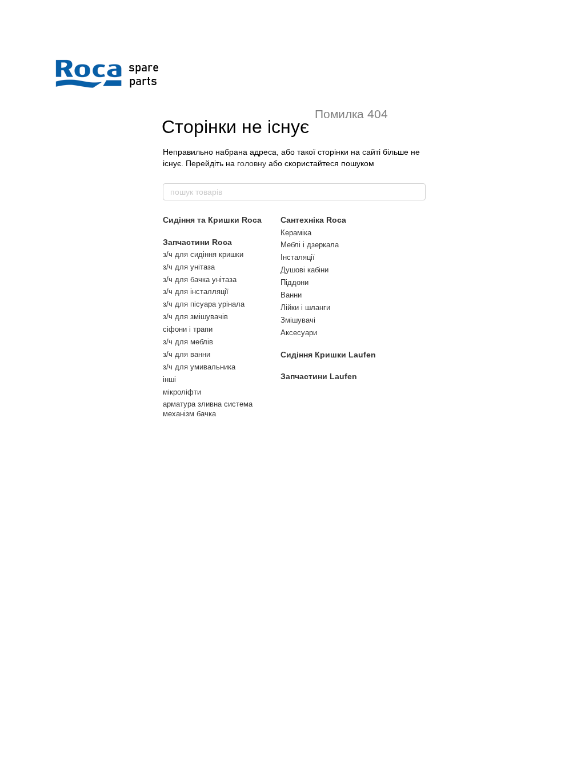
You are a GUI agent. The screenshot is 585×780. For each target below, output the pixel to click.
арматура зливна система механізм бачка (208, 409)
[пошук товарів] (416, 191)
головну (251, 163)
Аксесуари (299, 332)
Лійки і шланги (305, 307)
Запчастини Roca (197, 242)
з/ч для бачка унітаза (200, 279)
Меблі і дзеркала (310, 244)
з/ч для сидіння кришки (203, 254)
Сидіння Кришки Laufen (328, 354)
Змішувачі (298, 320)
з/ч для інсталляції (196, 291)
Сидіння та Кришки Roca (212, 219)
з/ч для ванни (186, 354)
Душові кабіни (304, 270)
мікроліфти (182, 392)
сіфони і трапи (188, 329)
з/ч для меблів (188, 341)
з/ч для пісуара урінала (204, 304)
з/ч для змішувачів (195, 316)
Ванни (291, 295)
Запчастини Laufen (319, 376)
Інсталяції (298, 257)
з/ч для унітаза (189, 267)
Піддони (294, 282)
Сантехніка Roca (313, 219)
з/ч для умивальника (199, 367)
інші (169, 379)
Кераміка (296, 232)
